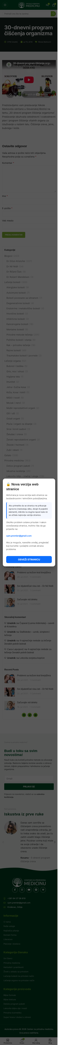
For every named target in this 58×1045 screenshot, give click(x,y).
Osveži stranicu (29, 559)
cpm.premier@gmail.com (19, 535)
